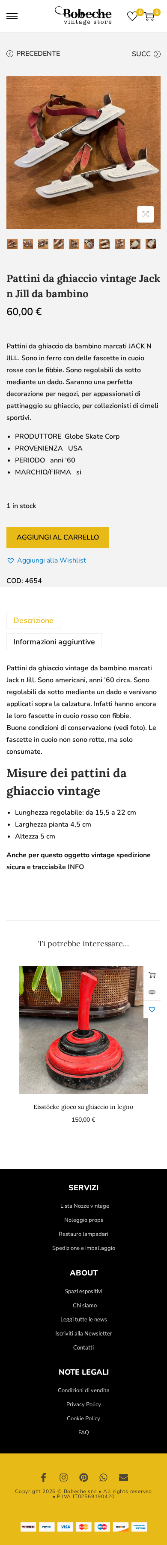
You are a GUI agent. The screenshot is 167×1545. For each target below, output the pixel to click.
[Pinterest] (83, 1477)
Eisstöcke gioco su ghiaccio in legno (83, 1107)
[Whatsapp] (103, 1477)
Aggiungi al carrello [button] (152, 974)
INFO (76, 867)
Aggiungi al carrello (58, 537)
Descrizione (33, 620)
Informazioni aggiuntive (54, 642)
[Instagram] (64, 1477)
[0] (132, 16)
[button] (46, 560)
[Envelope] (123, 1477)
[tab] (83, 620)
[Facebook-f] (43, 1477)
